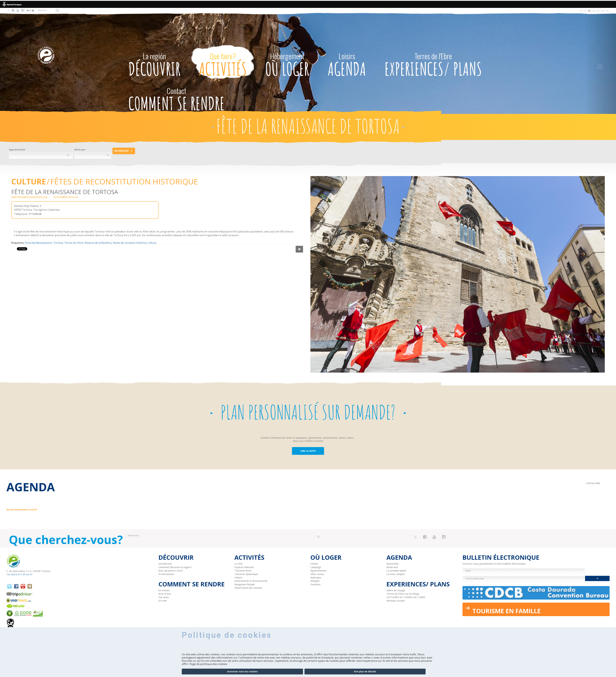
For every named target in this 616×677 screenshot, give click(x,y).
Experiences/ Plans (433, 65)
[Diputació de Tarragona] (308, 4)
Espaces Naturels (244, 567)
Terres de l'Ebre (73, 243)
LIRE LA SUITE (308, 450)
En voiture (164, 590)
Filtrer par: (80, 149)
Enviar (597, 578)
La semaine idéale (396, 570)
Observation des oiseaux (248, 587)
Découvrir (154, 65)
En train (162, 600)
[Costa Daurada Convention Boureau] (536, 593)
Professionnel (166, 574)
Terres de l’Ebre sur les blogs (402, 593)
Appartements (318, 570)
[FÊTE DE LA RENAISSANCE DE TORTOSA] (457, 274)
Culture (28, 181)
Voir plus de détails (365, 671)
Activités (223, 65)
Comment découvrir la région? (175, 567)
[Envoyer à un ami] (299, 249)
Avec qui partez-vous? (170, 570)
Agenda (347, 65)
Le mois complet (395, 574)
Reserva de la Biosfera (98, 243)
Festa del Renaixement (38, 243)
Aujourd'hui (392, 563)
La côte (238, 563)
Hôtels (314, 563)
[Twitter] (8, 10)
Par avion (163, 597)
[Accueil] (72, 50)
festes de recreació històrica (129, 243)
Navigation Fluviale (244, 584)
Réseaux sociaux (395, 600)
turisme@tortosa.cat (65, 197)
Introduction (165, 563)
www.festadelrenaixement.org (29, 197)
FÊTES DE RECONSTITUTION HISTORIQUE (124, 181)
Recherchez (121, 150)
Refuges (315, 580)
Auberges (315, 577)
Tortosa (58, 243)
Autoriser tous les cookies (242, 671)
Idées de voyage (395, 590)
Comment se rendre (176, 99)
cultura (152, 243)
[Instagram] (23, 10)
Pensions (315, 584)
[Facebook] (13, 10)
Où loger (287, 65)
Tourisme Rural (242, 570)
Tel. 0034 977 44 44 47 (19, 574)
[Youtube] (18, 10)
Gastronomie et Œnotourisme (250, 580)
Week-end (392, 567)
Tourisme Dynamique (246, 574)
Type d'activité (17, 149)
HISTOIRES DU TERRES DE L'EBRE (405, 597)
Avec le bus (164, 593)
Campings (315, 567)
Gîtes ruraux (317, 574)
